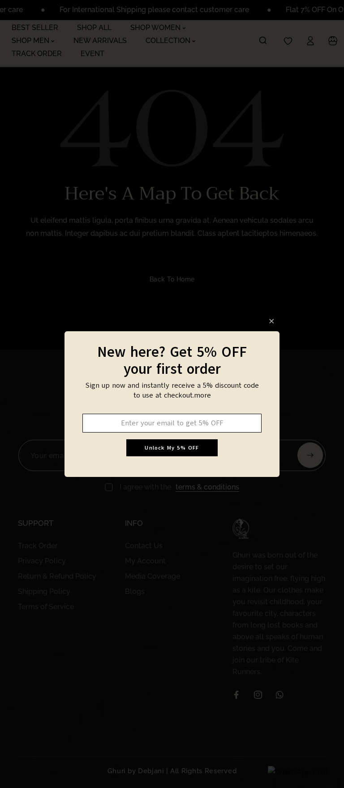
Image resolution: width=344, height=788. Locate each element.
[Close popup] (272, 321)
